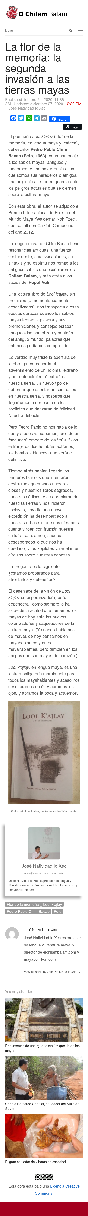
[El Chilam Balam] (44, 12)
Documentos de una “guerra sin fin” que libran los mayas (42, 1048)
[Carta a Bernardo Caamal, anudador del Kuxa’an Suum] (44, 1059)
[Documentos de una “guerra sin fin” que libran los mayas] (44, 1001)
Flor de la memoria (23, 904)
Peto (58, 911)
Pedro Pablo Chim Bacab (28, 911)
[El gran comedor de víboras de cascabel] (44, 1117)
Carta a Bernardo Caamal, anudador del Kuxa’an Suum (42, 1106)
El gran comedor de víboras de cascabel (35, 1161)
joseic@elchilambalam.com (40, 873)
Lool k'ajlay (52, 904)
